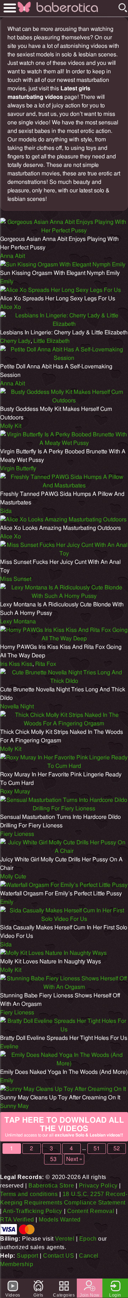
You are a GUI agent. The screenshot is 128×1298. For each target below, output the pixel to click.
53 (53, 1159)
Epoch (88, 1239)
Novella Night (17, 706)
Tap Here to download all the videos (64, 1126)
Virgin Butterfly (18, 468)
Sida (6, 511)
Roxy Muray (15, 791)
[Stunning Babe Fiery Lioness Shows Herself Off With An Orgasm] (64, 987)
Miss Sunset (15, 579)
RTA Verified (17, 1220)
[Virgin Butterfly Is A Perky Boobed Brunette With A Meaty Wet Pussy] (64, 443)
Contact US (58, 1256)
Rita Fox (45, 664)
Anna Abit (12, 256)
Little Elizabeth (51, 341)
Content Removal (90, 1211)
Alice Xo (10, 307)
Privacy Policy (98, 1186)
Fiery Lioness (17, 834)
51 (97, 1148)
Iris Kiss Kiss (16, 664)
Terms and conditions (29, 1194)
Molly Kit (10, 426)
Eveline (9, 1046)
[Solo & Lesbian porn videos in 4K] (67, 12)
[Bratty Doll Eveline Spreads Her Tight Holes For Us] (64, 1029)
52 (116, 1148)
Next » (74, 1159)
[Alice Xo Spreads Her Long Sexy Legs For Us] (60, 290)
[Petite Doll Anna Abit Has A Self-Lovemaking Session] (64, 358)
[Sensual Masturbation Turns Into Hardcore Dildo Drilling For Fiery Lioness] (64, 808)
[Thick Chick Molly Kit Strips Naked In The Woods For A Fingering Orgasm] (64, 723)
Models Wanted (59, 1220)
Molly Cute (13, 876)
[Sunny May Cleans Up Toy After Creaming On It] (63, 1089)
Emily (7, 281)
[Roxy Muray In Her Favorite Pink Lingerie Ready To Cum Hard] (64, 766)
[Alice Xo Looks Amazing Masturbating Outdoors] (63, 519)
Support (27, 1256)
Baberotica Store (51, 1186)
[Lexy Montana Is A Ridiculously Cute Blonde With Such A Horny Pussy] (64, 596)
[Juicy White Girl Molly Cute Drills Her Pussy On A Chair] (64, 851)
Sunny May (14, 1106)
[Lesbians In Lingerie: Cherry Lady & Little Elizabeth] (64, 324)
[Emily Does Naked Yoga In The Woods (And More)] (64, 1063)
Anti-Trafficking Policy (32, 1211)
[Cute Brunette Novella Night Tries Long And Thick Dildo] (64, 681)
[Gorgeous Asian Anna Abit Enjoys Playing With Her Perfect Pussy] (64, 230)
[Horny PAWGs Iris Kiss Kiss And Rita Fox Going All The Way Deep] (64, 638)
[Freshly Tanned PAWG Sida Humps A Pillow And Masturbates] (64, 485)
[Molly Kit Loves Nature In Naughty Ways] (53, 953)
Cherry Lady (15, 341)
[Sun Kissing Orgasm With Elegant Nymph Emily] (63, 264)
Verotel (64, 1239)
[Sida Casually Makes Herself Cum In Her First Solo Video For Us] (64, 919)
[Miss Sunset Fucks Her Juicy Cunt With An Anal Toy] (64, 553)
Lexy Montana (18, 621)
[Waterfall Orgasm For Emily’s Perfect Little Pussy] (64, 885)
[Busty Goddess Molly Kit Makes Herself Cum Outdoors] (64, 400)
